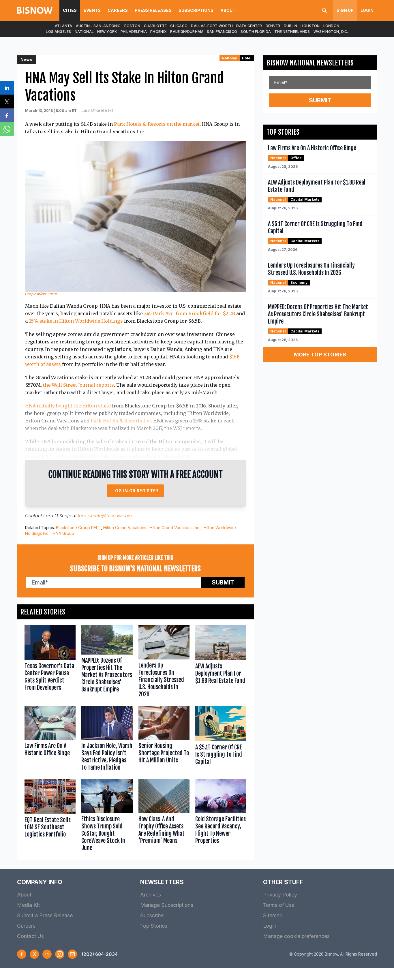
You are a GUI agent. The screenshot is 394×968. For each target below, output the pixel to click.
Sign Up (345, 10)
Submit (223, 582)
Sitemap (272, 915)
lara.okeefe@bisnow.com (105, 515)
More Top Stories (320, 355)
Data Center (249, 26)
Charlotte (155, 26)
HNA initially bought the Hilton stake (68, 406)
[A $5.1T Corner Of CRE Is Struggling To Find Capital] (220, 739)
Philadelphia (134, 31)
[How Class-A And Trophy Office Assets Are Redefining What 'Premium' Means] (164, 816)
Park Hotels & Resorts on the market (157, 124)
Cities (70, 10)
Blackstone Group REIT (78, 527)
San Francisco (222, 31)
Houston (310, 26)
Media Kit (28, 905)
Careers (118, 10)
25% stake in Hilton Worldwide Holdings (76, 321)
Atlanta (63, 26)
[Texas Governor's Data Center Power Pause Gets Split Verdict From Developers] (50, 662)
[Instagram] (59, 954)
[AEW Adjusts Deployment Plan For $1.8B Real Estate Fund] (220, 662)
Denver (273, 26)
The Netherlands (292, 31)
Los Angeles (58, 31)
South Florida (256, 31)
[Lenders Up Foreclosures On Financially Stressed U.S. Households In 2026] (164, 662)
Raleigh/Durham (186, 31)
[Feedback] (72, 954)
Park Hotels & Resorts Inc (120, 421)
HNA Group (63, 533)
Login (367, 10)
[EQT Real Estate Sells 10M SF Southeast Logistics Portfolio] (50, 816)
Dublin (290, 26)
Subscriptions (196, 10)
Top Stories (153, 926)
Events (92, 10)
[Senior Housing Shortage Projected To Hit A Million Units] (164, 739)
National (84, 31)
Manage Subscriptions (166, 905)
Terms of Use (278, 905)
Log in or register (135, 490)
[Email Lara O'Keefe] (110, 110)
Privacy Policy (280, 895)
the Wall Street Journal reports (78, 385)
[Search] (324, 10)
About (227, 10)
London (331, 26)
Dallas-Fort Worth (212, 26)
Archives (150, 895)
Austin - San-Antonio (98, 26)
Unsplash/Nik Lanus (41, 294)
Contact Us (30, 936)
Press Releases (153, 10)
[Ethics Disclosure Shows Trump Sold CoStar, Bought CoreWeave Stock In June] (106, 816)
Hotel (247, 58)
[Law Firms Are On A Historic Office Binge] (50, 739)
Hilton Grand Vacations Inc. (175, 527)
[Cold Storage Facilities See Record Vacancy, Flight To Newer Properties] (220, 816)
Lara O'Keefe (94, 110)
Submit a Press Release (45, 915)
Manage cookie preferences (296, 936)
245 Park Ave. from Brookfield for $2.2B (189, 313)
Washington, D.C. (331, 31)
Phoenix (158, 31)
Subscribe (152, 915)
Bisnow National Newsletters (310, 63)
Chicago (178, 26)
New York (107, 31)
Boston (132, 26)
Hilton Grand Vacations (124, 527)
